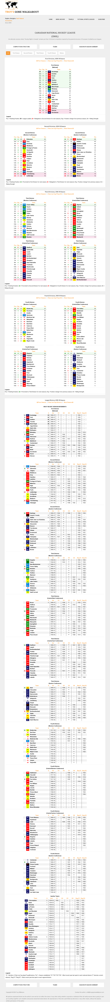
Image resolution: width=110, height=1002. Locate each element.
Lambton (29, 154)
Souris (29, 207)
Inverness (79, 353)
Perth (28, 169)
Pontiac (29, 275)
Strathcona (32, 956)
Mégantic (79, 260)
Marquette (80, 230)
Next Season (68, 61)
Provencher (80, 234)
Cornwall (31, 967)
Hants (30, 902)
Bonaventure (80, 256)
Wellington (55, 106)
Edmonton (30, 139)
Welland (79, 341)
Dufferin (79, 217)
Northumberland (31, 258)
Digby (78, 252)
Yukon (28, 213)
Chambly (29, 273)
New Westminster (32, 230)
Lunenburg (80, 275)
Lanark (29, 254)
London (79, 224)
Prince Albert (81, 336)
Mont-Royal (55, 86)
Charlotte (79, 249)
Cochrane (29, 368)
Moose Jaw (80, 338)
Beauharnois (30, 364)
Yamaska (31, 904)
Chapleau (29, 355)
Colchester (80, 370)
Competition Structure (21, 46)
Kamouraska (80, 264)
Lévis (78, 355)
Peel (28, 373)
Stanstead (80, 357)
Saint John (55, 99)
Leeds (28, 252)
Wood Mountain (81, 343)
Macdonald (80, 228)
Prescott (29, 279)
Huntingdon (32, 958)
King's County (81, 269)
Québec (54, 80)
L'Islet (30, 909)
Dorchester (55, 112)
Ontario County (33, 937)
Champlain (80, 163)
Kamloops (30, 315)
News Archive (60, 19)
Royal (78, 165)
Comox (29, 332)
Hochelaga (55, 71)
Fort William (80, 317)
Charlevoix (80, 381)
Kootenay (29, 143)
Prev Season (41, 61)
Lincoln (79, 328)
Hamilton (29, 156)
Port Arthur (80, 308)
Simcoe (54, 110)
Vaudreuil (79, 167)
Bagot (30, 913)
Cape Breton (55, 93)
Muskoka (79, 222)
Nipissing (29, 383)
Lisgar (78, 226)
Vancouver (55, 91)
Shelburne (80, 362)
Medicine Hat (30, 317)
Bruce (78, 213)
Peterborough (31, 269)
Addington (32, 969)
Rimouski (79, 254)
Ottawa (79, 150)
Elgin (28, 160)
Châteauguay (30, 377)
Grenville (29, 271)
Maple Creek (30, 341)
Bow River (29, 323)
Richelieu (79, 373)
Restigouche (80, 385)
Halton (79, 209)
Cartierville (30, 249)
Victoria (29, 226)
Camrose (29, 326)
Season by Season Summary (88, 46)
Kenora (79, 326)
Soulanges (32, 960)
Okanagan (29, 171)
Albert (30, 943)
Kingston (29, 353)
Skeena (29, 217)
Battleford (55, 84)
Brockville (31, 941)
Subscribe (101, 19)
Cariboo (29, 209)
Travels (71, 19)
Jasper (29, 336)
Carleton (29, 360)
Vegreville (30, 338)
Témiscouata (80, 148)
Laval (28, 381)
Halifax (79, 141)
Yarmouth (31, 917)
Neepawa (79, 215)
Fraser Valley (30, 204)
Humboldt (29, 150)
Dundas (31, 950)
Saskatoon (30, 220)
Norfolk (79, 332)
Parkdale (79, 323)
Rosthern (79, 321)
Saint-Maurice (81, 277)
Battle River (30, 330)
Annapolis (31, 930)
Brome (79, 176)
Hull (53, 97)
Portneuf (79, 360)
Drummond (80, 158)
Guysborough (33, 954)
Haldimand (80, 311)
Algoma (79, 204)
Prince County (81, 375)
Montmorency (33, 939)
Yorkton (29, 224)
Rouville (31, 924)
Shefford (29, 247)
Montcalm (31, 952)
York (53, 78)
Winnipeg (54, 89)
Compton (79, 364)
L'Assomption (33, 900)
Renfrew (54, 108)
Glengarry (29, 260)
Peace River (30, 328)
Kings (30, 934)
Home (50, 19)
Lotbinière (80, 160)
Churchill (79, 315)
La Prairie (31, 907)
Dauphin (29, 211)
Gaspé (79, 267)
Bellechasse (80, 271)
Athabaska (30, 222)
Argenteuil (30, 362)
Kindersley (30, 308)
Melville (79, 313)
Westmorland (81, 156)
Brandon (29, 237)
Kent (78, 247)
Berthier (29, 256)
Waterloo (29, 165)
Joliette (29, 370)
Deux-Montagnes (34, 926)
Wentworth (80, 237)
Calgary (29, 158)
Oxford (79, 220)
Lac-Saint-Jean (81, 366)
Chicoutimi (80, 262)
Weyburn (29, 167)
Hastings (79, 139)
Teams (55, 46)
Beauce (79, 171)
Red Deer (29, 321)
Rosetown (29, 311)
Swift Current (30, 234)
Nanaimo (29, 232)
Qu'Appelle (30, 152)
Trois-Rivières (31, 366)
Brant (53, 101)
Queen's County (81, 143)
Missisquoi (32, 919)
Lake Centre (30, 215)
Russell (29, 379)
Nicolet (79, 377)
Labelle (29, 277)
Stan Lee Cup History (55, 402)
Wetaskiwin (30, 319)
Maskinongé (32, 947)
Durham (54, 73)
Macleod (29, 228)
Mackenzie (30, 334)
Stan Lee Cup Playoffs (55, 61)
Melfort (79, 330)
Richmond (80, 145)
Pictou (79, 154)
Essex (53, 76)
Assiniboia (30, 163)
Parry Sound (80, 232)
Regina (79, 319)
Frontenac (30, 264)
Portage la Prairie (32, 148)
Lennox (31, 922)
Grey (28, 141)
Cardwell (31, 964)
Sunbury (31, 932)
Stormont (29, 375)
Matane (79, 379)
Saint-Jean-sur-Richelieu (84, 152)
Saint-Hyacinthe (31, 262)
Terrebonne (80, 169)
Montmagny (80, 383)
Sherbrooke (30, 267)
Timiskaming (30, 173)
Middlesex (30, 145)
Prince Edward (31, 385)
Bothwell (31, 962)
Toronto (54, 82)
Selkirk (79, 207)
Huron (53, 95)
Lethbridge (30, 176)
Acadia (29, 313)
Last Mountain (33, 911)
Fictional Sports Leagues (86, 19)
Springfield (80, 211)
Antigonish (80, 273)
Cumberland (55, 104)
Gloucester (80, 173)
